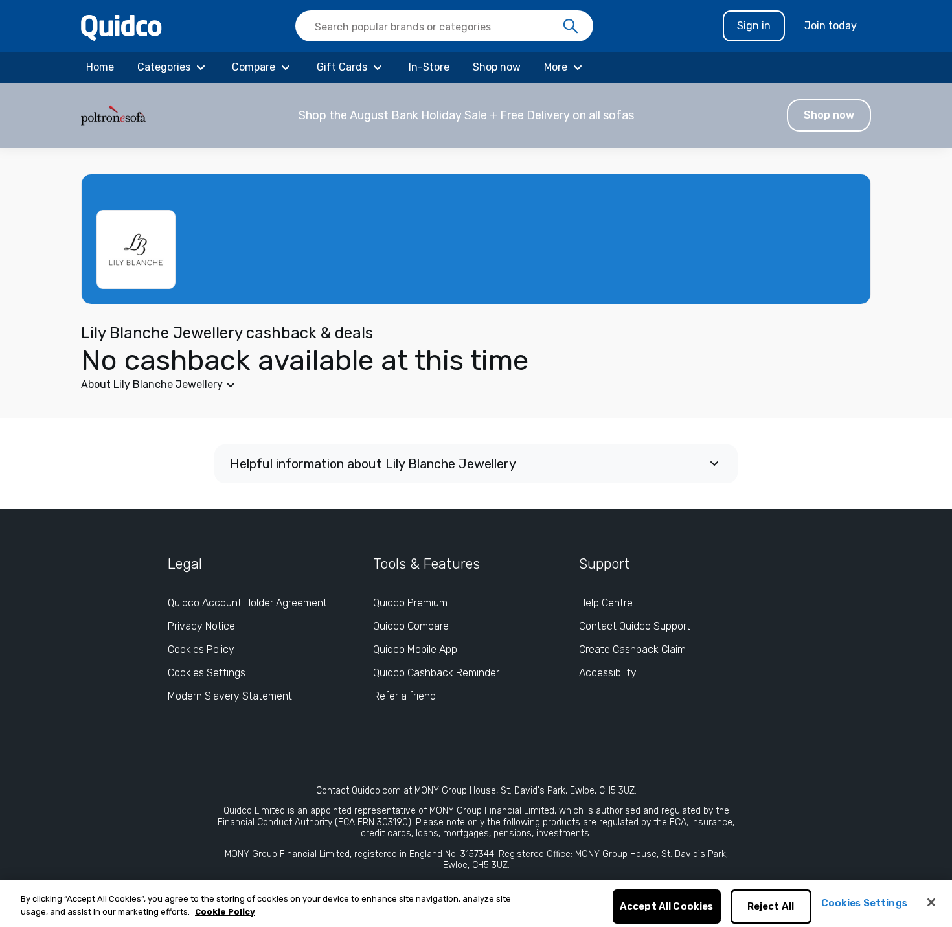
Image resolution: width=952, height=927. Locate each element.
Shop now (829, 115)
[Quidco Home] (121, 27)
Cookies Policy (201, 649)
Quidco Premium (410, 603)
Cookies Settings (206, 673)
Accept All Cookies (667, 907)
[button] (476, 115)
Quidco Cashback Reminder (436, 673)
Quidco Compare (411, 626)
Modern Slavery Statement (230, 696)
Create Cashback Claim (632, 649)
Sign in (754, 25)
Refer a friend (404, 696)
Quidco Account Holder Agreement (247, 603)
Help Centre (606, 603)
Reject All (771, 907)
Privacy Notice (201, 626)
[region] (476, 903)
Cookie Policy (225, 912)
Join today (830, 25)
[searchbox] (444, 25)
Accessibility (608, 673)
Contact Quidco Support (634, 626)
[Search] (570, 26)
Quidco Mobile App (415, 649)
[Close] (931, 902)
